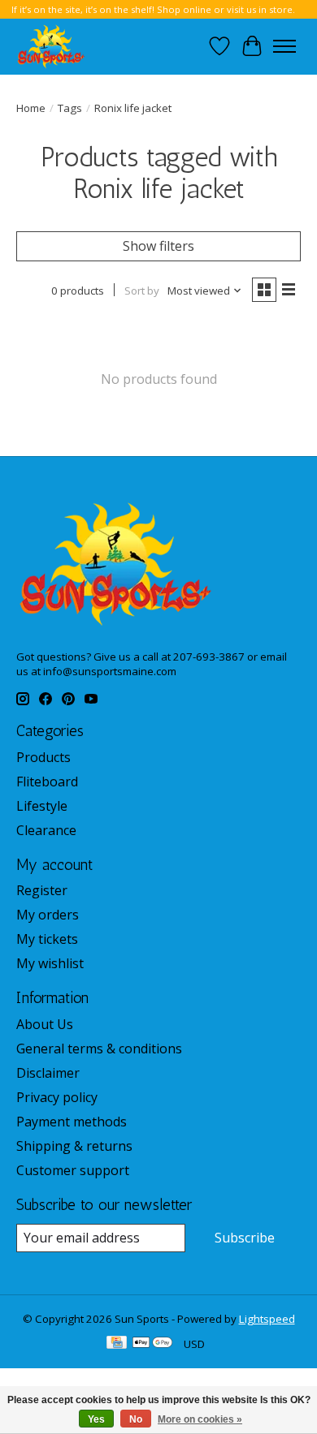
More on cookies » (200, 1419)
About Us (44, 1024)
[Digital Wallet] (152, 1344)
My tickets (47, 939)
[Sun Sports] (51, 46)
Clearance (46, 830)
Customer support (72, 1170)
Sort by (141, 290)
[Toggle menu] (284, 46)
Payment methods (71, 1121)
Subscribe (245, 1238)
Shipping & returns (74, 1146)
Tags (70, 108)
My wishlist (50, 963)
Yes (96, 1419)
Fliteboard (47, 781)
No (135, 1419)
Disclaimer (48, 1073)
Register (41, 890)
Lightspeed (267, 1318)
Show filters (158, 246)
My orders (47, 915)
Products (43, 757)
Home (31, 108)
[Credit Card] (116, 1344)
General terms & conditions (99, 1048)
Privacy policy (57, 1097)
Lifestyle (41, 806)
